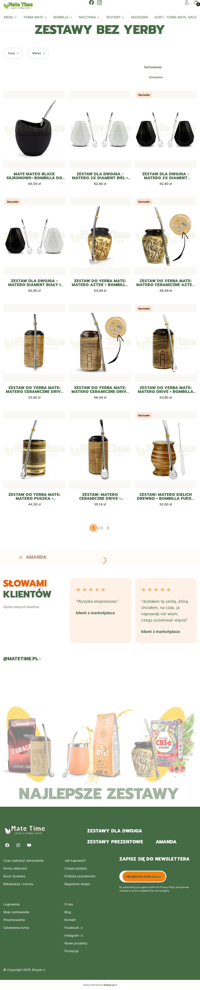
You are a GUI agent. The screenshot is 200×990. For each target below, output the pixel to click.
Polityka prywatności (80, 876)
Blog (67, 912)
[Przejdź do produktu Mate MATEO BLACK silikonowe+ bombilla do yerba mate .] (34, 129)
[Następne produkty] (108, 528)
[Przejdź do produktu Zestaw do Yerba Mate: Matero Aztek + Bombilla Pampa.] (100, 236)
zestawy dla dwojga (114, 831)
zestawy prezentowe (115, 841)
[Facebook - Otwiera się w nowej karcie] (7, 845)
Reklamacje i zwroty (18, 884)
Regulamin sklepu (77, 884)
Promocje (71, 951)
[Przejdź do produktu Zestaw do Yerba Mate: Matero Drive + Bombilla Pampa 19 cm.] (166, 343)
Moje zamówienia (16, 912)
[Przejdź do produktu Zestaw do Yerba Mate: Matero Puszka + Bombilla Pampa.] (34, 450)
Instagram (72, 935)
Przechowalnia (14, 920)
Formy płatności (15, 868)
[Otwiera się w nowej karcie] (91, 2)
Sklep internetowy (98, 984)
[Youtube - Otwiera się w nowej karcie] (29, 845)
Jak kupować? (75, 860)
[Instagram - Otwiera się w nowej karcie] (18, 845)
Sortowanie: (153, 67)
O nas (68, 904)
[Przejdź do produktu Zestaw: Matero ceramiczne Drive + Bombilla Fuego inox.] (100, 450)
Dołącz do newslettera (144, 876)
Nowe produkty (76, 943)
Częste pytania (75, 868)
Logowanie (11, 904)
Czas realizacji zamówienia (23, 860)
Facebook (72, 928)
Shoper (37, 970)
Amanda (166, 841)
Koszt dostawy (14, 876)
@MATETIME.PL (20, 658)
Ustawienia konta (16, 928)
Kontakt (70, 920)
